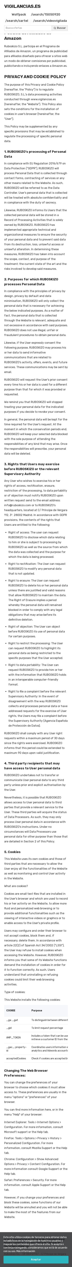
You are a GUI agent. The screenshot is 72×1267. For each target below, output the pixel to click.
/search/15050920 (45, 14)
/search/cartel (16, 21)
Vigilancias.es (22, 6)
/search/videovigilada (50, 21)
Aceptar (36, 1259)
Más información (25, 1251)
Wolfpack (19, 14)
